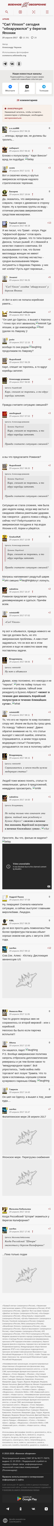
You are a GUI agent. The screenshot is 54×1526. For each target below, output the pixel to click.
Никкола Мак (15, 1011)
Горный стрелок (17, 223)
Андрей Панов (16, 897)
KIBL (11, 920)
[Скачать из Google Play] (27, 1499)
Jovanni (13, 277)
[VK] (33, 1509)
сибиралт (14, 148)
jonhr (11, 339)
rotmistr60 (14, 612)
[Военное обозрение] (27, 4)
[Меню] (47, 12)
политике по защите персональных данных (21, 1490)
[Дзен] (46, 1509)
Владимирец (15, 659)
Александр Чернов (11, 47)
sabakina (13, 589)
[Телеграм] (7, 1509)
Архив (5, 19)
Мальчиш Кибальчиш (20, 1209)
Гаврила (13, 1089)
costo (12, 168)
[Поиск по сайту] (7, 12)
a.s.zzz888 (14, 128)
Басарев (13, 191)
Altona (12, 1043)
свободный (15, 413)
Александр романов (19, 379)
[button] (20, 12)
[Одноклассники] (20, 1509)
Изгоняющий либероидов (22, 312)
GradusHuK (15, 537)
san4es (12, 948)
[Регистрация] (34, 12)
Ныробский (15, 359)
